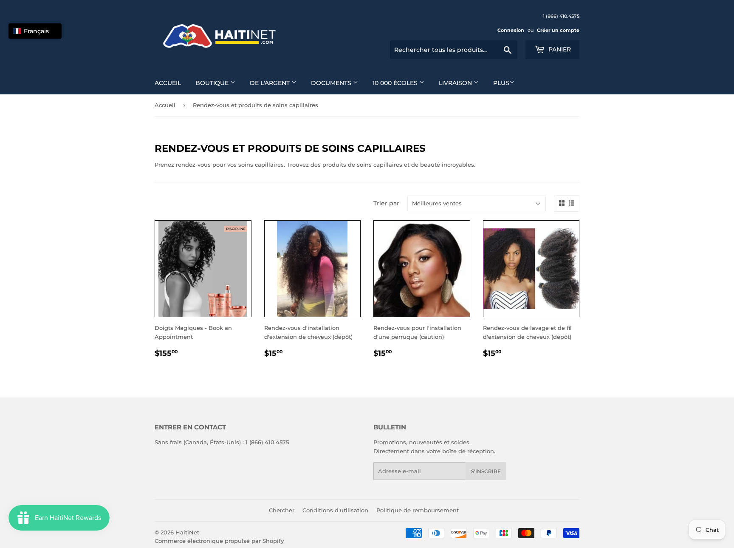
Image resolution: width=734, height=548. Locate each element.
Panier (559, 49)
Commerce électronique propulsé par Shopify (219, 540)
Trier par (386, 203)
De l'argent (270, 83)
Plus (501, 83)
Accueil (168, 83)
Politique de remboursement (417, 510)
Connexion (510, 30)
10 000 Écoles (396, 83)
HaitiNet (187, 532)
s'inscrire (486, 471)
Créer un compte (558, 30)
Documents (332, 83)
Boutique (212, 83)
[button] (35, 31)
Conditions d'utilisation (335, 510)
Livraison (456, 83)
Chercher (281, 510)
